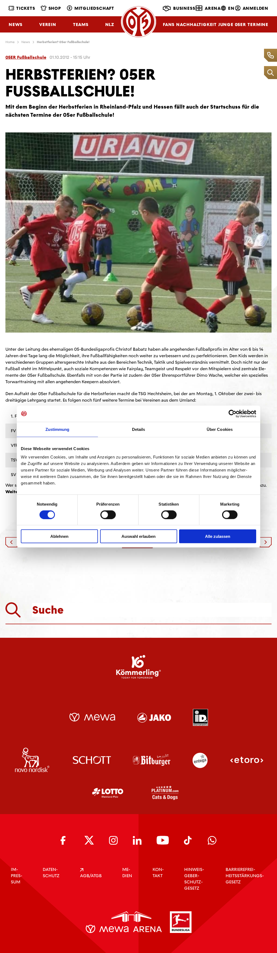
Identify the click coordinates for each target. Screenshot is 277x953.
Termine (258, 24)
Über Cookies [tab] (220, 429)
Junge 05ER (232, 24)
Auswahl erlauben (138, 536)
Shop (54, 8)
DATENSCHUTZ (51, 873)
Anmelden (255, 8)
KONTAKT (158, 873)
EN (231, 8)
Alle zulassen (217, 536)
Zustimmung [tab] (57, 429)
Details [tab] (138, 429)
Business (184, 8)
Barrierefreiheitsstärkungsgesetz (245, 876)
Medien (127, 873)
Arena (213, 8)
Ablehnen (59, 536)
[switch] (108, 514)
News (15, 24)
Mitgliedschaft (94, 8)
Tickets (25, 8)
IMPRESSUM (16, 876)
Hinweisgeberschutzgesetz (194, 879)
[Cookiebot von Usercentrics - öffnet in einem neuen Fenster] (232, 413)
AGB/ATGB (91, 876)
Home (10, 42)
